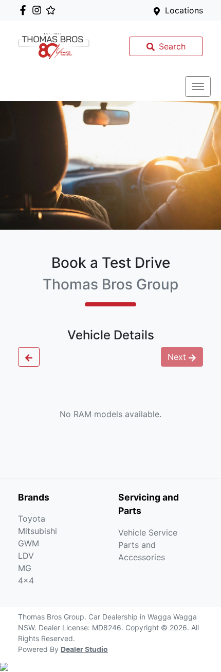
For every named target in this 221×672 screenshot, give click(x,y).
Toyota (31, 518)
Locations (184, 10)
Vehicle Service (147, 532)
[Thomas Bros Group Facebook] (25, 10)
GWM (28, 543)
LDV (26, 555)
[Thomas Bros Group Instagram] (39, 10)
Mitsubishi (37, 531)
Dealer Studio (84, 649)
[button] (198, 86)
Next (177, 357)
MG (24, 568)
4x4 (26, 580)
